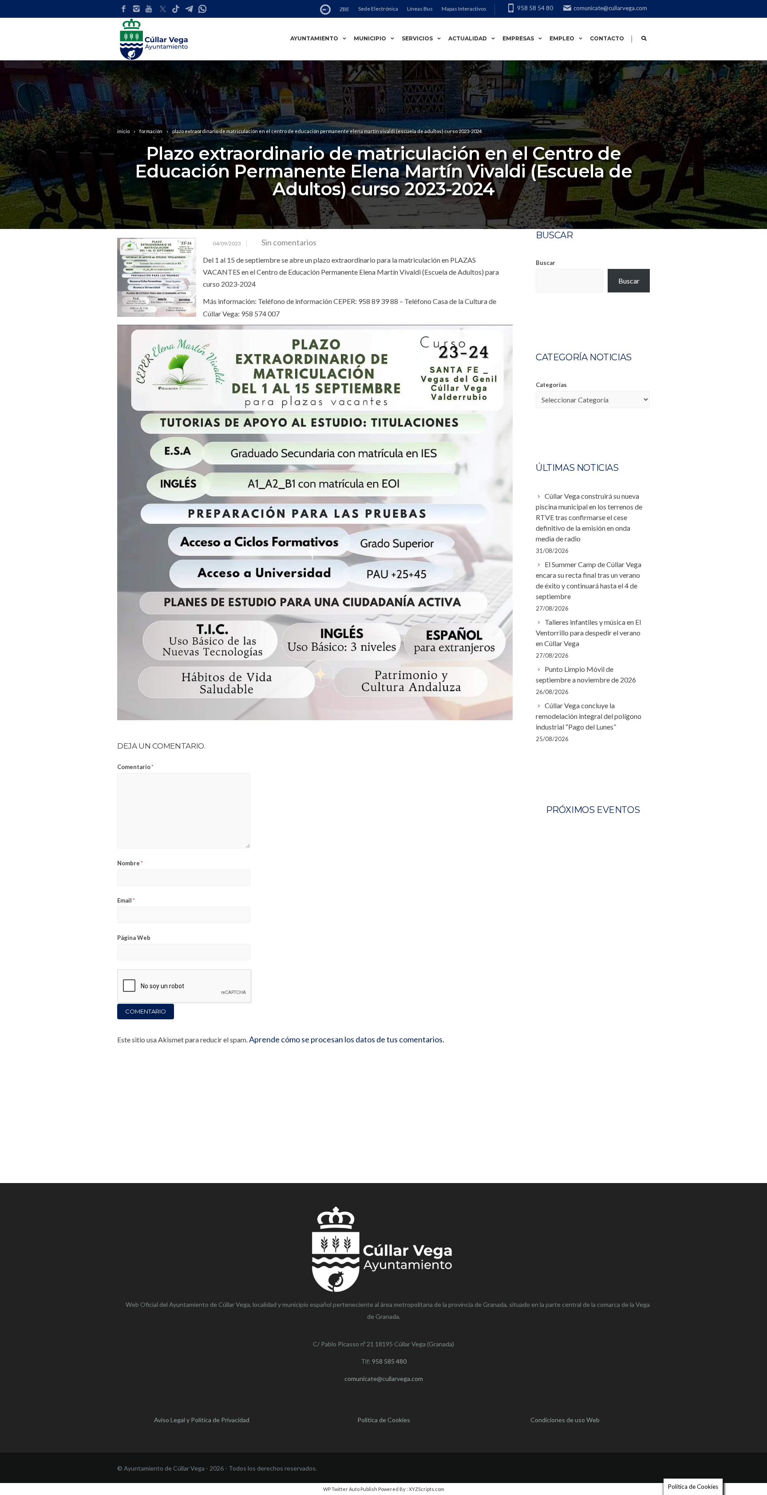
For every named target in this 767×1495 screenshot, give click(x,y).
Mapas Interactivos (464, 8)
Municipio (370, 38)
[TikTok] (175, 9)
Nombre (130, 863)
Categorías (551, 384)
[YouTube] (149, 9)
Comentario (135, 766)
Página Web (133, 937)
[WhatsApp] (202, 9)
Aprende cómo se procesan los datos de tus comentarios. (346, 1039)
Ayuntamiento (314, 38)
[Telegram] (189, 9)
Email (126, 900)
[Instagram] (136, 9)
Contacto (607, 38)
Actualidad (467, 38)
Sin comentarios (288, 242)
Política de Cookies (383, 1420)
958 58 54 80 (535, 8)
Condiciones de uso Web (565, 1420)
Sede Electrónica (378, 8)
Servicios (417, 38)
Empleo (562, 38)
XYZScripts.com (426, 1489)
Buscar (545, 262)
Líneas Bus (420, 8)
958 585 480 (389, 1361)
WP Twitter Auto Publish (350, 1489)
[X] (162, 9)
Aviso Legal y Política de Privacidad (201, 1420)
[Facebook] (123, 9)
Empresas (518, 38)
